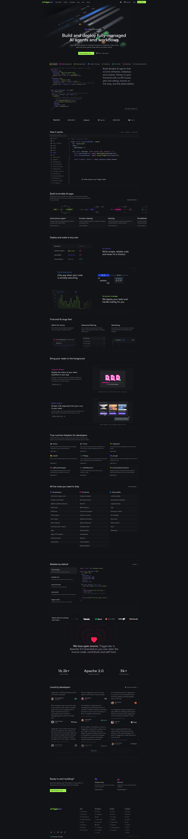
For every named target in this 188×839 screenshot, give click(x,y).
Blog (78, 2)
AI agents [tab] (54, 64)
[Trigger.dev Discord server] (120, 2)
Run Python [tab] (117, 64)
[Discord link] (51, 832)
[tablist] (64, 585)
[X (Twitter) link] (54, 832)
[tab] (63, 570)
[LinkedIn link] (58, 832)
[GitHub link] (65, 832)
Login (134, 2)
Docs (83, 2)
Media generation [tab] (80, 64)
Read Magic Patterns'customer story (60, 741)
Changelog (72, 2)
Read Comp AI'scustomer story (88, 716)
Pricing (88, 2)
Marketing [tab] (128, 64)
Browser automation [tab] (140, 64)
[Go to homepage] (47, 2)
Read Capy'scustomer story (117, 718)
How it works (58, 2)
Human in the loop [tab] (95, 64)
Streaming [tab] (107, 64)
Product (65, 2)
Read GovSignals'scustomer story (119, 740)
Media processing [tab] (66, 64)
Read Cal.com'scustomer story (88, 742)
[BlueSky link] (61, 832)
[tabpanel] (94, 88)
